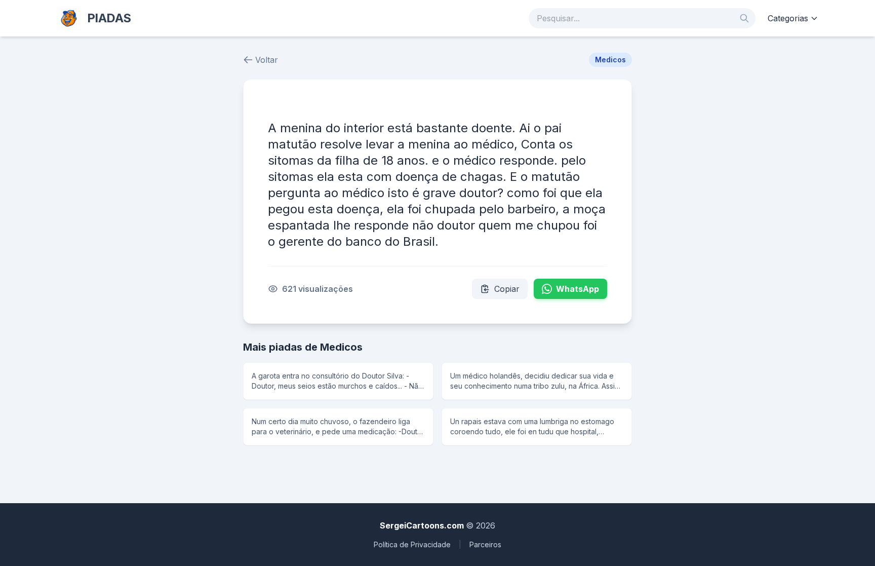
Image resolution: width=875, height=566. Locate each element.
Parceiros (485, 544)
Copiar (507, 289)
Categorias (788, 18)
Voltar (266, 60)
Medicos (610, 59)
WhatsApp (577, 289)
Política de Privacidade (412, 544)
